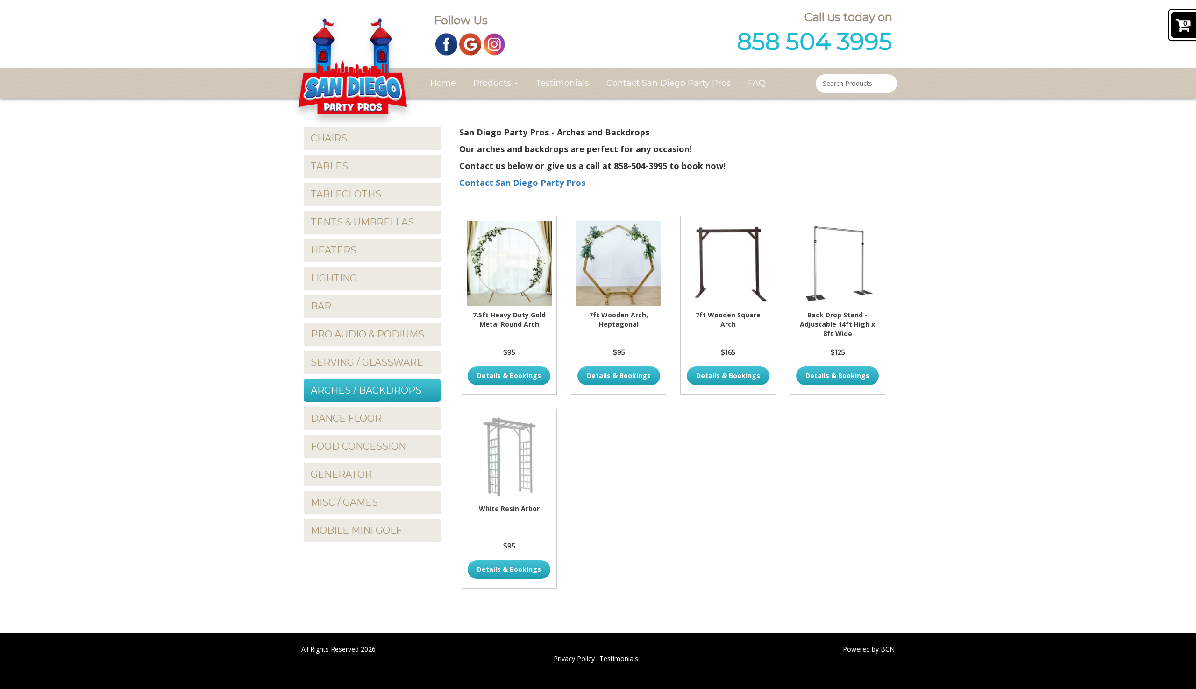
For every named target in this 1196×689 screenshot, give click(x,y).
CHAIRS (329, 138)
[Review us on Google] (470, 43)
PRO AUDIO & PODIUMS (367, 334)
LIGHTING (334, 278)
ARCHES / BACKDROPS (366, 390)
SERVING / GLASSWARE (367, 362)
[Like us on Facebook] (446, 43)
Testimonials (562, 83)
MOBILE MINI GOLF (356, 530)
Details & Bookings (509, 375)
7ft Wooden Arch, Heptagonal (618, 319)
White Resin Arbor (509, 508)
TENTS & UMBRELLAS (362, 222)
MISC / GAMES (344, 502)
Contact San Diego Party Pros (668, 83)
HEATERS (333, 250)
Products (493, 83)
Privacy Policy (574, 658)
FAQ (757, 83)
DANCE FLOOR (346, 418)
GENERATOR (341, 474)
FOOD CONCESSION (358, 446)
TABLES (329, 166)
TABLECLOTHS (346, 194)
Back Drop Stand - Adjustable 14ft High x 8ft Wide (837, 324)
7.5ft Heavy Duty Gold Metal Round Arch (509, 319)
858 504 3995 (814, 42)
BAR (321, 306)
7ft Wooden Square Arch (728, 319)
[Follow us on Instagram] (494, 43)
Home (443, 83)
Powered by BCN (869, 649)
